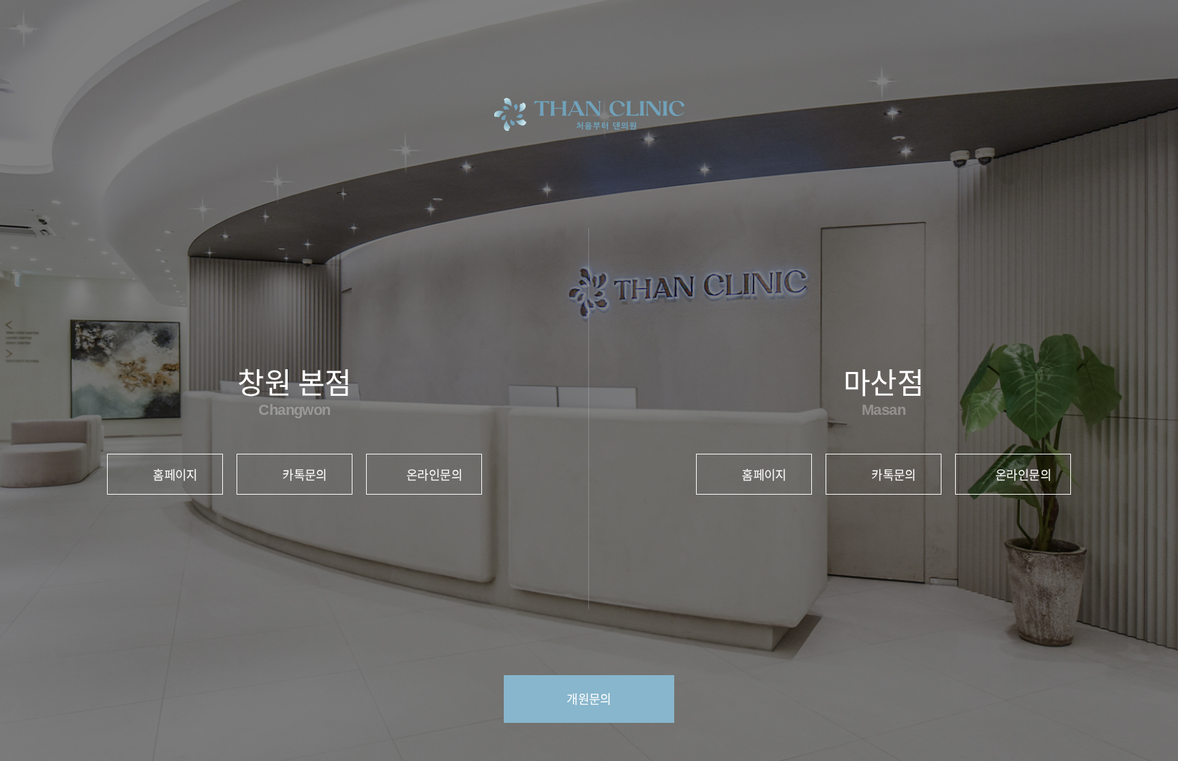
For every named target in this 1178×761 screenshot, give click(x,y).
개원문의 (589, 698)
